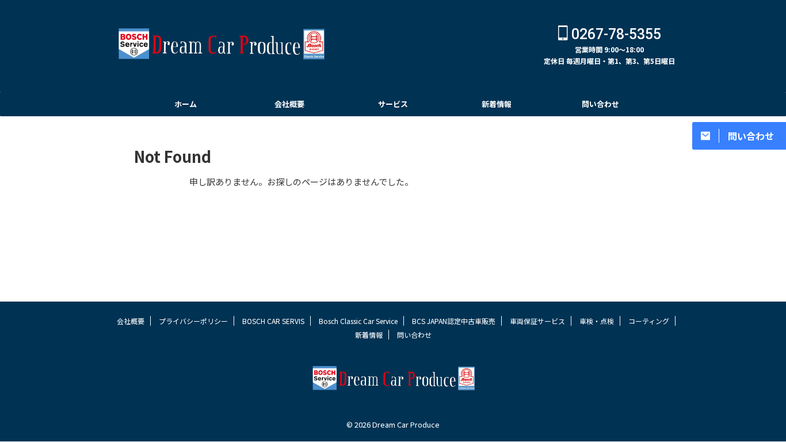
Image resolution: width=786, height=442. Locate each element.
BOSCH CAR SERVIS (273, 321)
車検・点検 (596, 321)
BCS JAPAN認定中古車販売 (453, 321)
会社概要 (289, 103)
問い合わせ (600, 103)
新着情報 (497, 103)
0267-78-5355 (614, 34)
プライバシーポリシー (193, 321)
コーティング (648, 321)
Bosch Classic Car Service (358, 321)
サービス (393, 103)
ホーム (185, 103)
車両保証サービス (537, 321)
